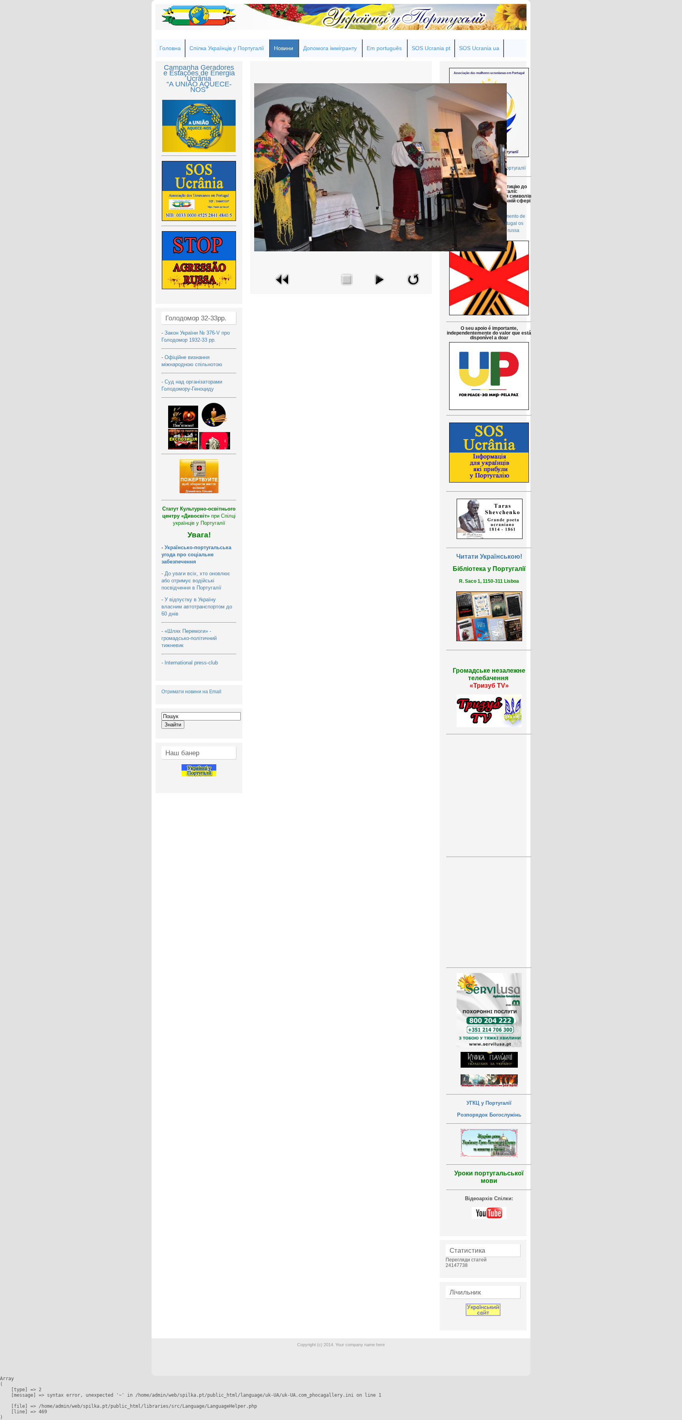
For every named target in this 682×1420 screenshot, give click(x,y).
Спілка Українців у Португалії (226, 48)
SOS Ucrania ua (479, 48)
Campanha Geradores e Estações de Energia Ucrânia (199, 73)
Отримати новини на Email (191, 691)
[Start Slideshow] (379, 287)
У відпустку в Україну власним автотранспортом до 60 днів (196, 607)
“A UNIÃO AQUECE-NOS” (199, 87)
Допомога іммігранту (330, 48)
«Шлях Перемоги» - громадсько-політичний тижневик (189, 638)
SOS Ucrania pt (431, 48)
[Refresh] (413, 287)
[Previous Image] (282, 287)
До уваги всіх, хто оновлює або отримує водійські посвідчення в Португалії (195, 581)
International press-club (192, 663)
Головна (170, 48)
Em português (384, 48)
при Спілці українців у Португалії (199, 516)
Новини (283, 48)
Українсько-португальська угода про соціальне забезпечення (196, 554)
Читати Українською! (489, 556)
